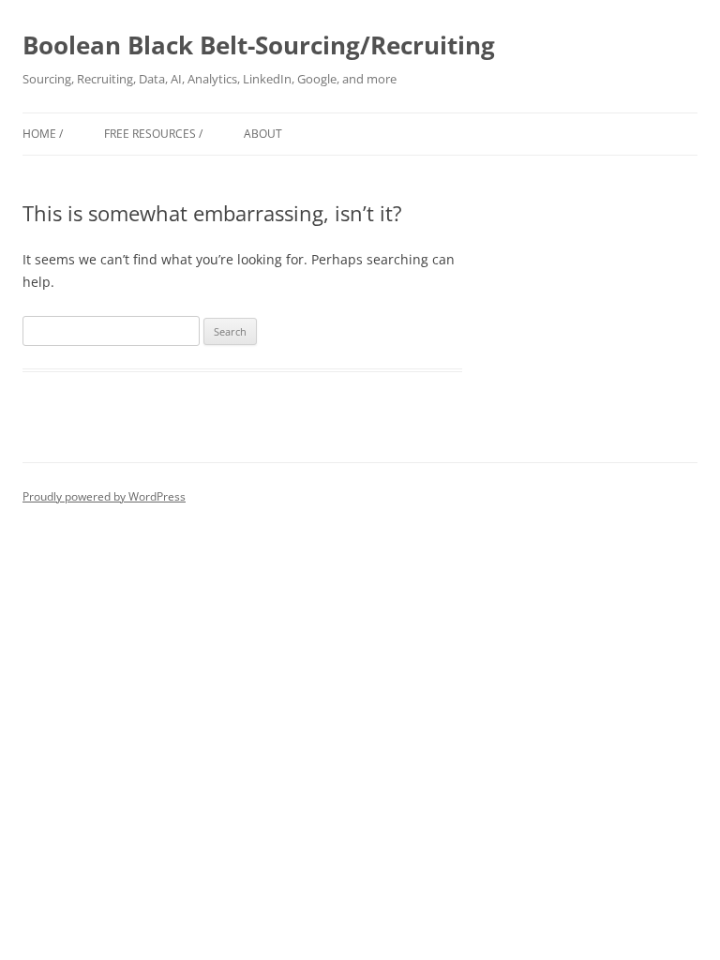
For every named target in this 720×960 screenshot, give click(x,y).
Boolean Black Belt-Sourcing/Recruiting (258, 45)
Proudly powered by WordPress (104, 496)
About (263, 134)
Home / (42, 134)
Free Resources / (153, 134)
